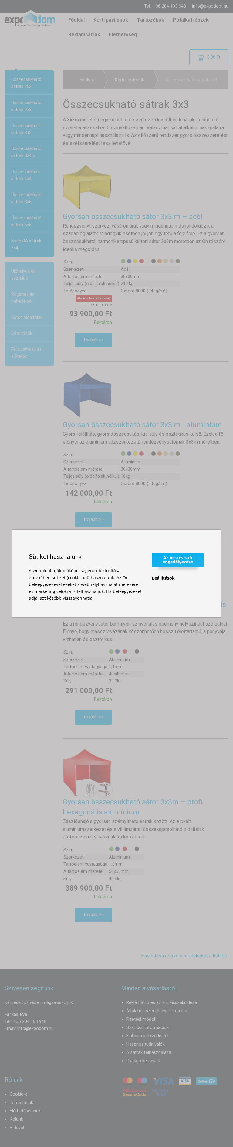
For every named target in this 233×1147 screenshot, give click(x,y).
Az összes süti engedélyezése (178, 560)
